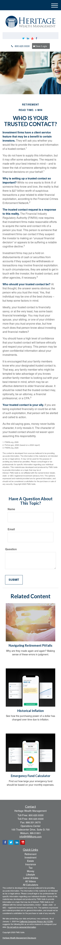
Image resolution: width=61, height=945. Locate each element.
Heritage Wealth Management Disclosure (19, 937)
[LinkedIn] (28, 38)
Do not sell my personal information (21, 927)
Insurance (30, 864)
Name (11, 509)
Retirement (30, 854)
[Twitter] (23, 38)
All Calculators (30, 884)
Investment (30, 857)
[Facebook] (36, 38)
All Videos (30, 881)
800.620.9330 (22, 46)
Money (30, 871)
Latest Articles (30, 878)
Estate (30, 861)
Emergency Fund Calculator (30, 776)
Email (11, 529)
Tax (31, 867)
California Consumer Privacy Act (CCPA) (36, 921)
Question (11, 549)
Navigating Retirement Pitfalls (30, 645)
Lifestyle (30, 874)
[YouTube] (32, 38)
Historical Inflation (30, 711)
